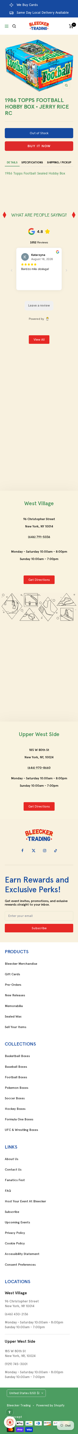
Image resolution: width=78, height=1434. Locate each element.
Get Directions (39, 580)
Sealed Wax (13, 1016)
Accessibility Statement (22, 1254)
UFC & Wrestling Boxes (21, 1130)
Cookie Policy (15, 1243)
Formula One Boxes (19, 1119)
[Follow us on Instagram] (44, 850)
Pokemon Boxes (16, 1088)
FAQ (8, 1191)
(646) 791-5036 (39, 537)
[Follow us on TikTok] (55, 850)
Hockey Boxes (15, 1109)
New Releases (15, 995)
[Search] (14, 26)
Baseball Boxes (16, 1067)
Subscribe (12, 1212)
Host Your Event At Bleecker (25, 1201)
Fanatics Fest (15, 1180)
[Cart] (71, 26)
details (12, 162)
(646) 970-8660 (39, 768)
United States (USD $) (24, 1393)
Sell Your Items (15, 1027)
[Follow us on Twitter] (33, 850)
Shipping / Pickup (59, 162)
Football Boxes (16, 1077)
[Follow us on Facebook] (22, 850)
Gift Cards (12, 974)
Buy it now (39, 146)
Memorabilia (14, 1006)
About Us (11, 1159)
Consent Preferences (20, 1264)
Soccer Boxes (15, 1098)
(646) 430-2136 (16, 1314)
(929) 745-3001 (16, 1364)
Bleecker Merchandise (21, 964)
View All (39, 339)
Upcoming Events (17, 1222)
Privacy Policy (15, 1233)
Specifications (32, 162)
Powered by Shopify (50, 1405)
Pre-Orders (13, 985)
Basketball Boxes (17, 1056)
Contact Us (13, 1169)
